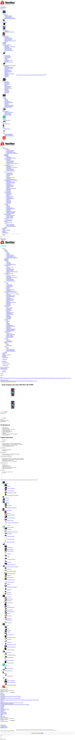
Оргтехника (9, 210)
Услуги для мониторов (10, 225)
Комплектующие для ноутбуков (12, 153)
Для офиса (6, 204)
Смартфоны (6, 378)
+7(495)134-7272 (3, 239)
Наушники (8, 175)
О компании (4, 228)
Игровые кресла (9, 222)
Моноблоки (6, 154)
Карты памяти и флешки (11, 181)
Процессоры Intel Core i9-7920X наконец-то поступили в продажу (11, 702)
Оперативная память (10, 198)
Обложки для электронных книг (12, 163)
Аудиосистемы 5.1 (10, 174)
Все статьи (2, 701)
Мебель (6, 221)
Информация (2, 710)
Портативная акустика (10, 177)
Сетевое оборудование (10, 182)
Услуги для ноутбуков (10, 224)
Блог (1, 715)
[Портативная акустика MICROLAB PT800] (12, 397)
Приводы (8, 199)
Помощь (1, 714)
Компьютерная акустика (11, 179)
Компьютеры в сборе (10, 185)
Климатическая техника (11, 215)
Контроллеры (9, 202)
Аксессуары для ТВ (10, 169)
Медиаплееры (9, 168)
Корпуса (8, 195)
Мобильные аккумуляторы (11, 157)
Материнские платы (10, 196)
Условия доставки (3, 712)
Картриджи (9, 209)
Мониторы (6, 155)
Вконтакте (4, 371)
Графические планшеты (11, 212)
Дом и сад (6, 218)
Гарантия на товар (3, 713)
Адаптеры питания (10, 151)
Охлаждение (9, 201)
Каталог (3, 147)
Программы (9, 191)
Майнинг (8, 187)
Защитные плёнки (10, 162)
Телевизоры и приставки (9, 165)
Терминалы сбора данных (11, 211)
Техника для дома (10, 216)
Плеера (8, 176)
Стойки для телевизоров (11, 170)
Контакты (4, 231)
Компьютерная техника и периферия (11, 180)
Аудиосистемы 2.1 (10, 173)
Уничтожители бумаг (10, 213)
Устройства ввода (10, 184)
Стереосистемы (9, 172)
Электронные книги (10, 160)
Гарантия (4, 230)
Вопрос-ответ (2, 716)
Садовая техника (9, 219)
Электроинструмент (8, 220)
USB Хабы (8, 190)
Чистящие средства (10, 186)
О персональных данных (4, 709)
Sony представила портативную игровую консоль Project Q (10, 698)
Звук (5, 171)
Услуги (5, 223)
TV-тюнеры (9, 203)
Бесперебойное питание (11, 208)
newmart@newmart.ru (4, 369)
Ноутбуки (6, 148)
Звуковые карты (9, 197)
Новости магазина (4, 691)
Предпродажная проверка (11, 226)
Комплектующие (7, 192)
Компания (2, 705)
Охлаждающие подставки (11, 152)
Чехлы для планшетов (10, 161)
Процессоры (9, 200)
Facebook (4, 370)
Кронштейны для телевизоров (12, 167)
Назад (5, 249)
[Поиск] (0, 736)
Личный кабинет (5, 232)
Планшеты (8, 159)
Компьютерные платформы (11, 188)
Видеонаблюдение (10, 207)
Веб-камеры (9, 189)
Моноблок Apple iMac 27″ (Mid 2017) (6, 703)
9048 (42, 733)
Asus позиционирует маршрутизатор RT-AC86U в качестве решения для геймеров (14, 704)
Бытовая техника (7, 214)
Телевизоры (9, 166)
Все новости (2, 694)
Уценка (5, 227)
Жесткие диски (9, 194)
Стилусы (8, 164)
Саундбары (8, 178)
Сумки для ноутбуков (10, 150)
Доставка (2, 707)
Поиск (4, 234)
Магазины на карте (3, 368)
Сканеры (8, 206)
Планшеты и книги (8, 158)
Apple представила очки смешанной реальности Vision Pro (10, 696)
